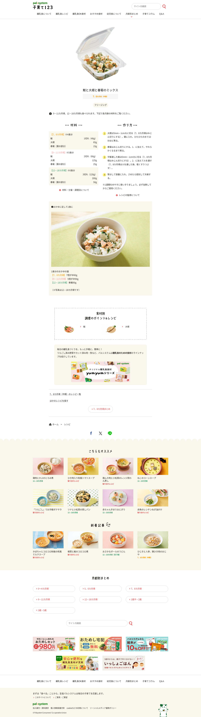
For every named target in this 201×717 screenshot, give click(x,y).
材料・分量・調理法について (75, 190)
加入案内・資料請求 (41, 708)
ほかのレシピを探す (59, 401)
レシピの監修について (129, 195)
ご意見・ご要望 (61, 697)
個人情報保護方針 (58, 708)
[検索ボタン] (164, 7)
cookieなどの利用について (77, 708)
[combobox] (150, 6)
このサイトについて (43, 697)
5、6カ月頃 (89, 589)
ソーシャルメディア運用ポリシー (103, 708)
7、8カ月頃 (136, 589)
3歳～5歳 (42, 610)
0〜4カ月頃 (43, 589)
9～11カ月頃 (44, 599)
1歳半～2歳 (136, 599)
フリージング (100, 105)
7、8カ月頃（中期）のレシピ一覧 (65, 394)
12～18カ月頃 (90, 599)
